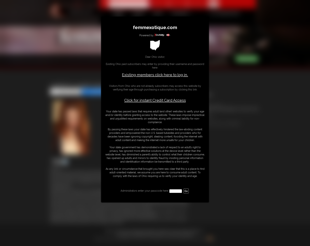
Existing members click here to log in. (155, 74)
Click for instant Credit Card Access (155, 100)
